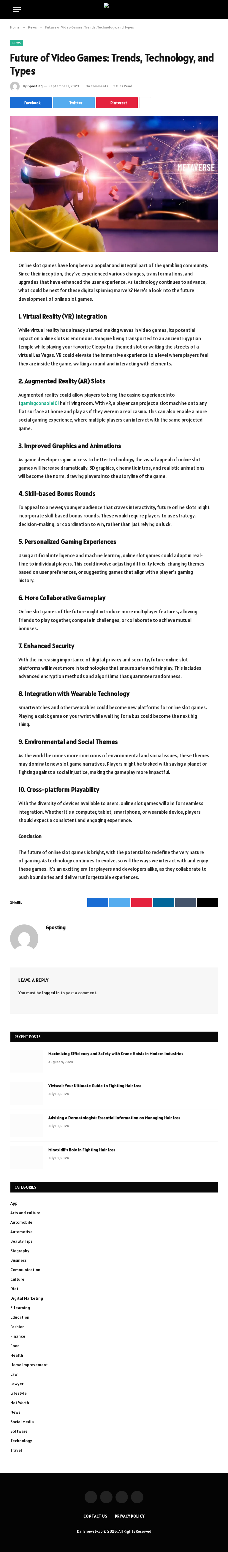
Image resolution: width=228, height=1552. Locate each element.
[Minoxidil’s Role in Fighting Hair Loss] (26, 1157)
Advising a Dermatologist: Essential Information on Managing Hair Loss (114, 1117)
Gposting (34, 86)
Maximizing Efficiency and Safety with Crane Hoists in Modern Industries (115, 1053)
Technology (21, 1440)
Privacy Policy (130, 1516)
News (16, 43)
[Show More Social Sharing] (145, 102)
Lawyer (16, 1383)
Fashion (17, 1326)
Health (16, 1355)
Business (18, 1260)
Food (15, 1345)
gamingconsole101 (39, 403)
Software (19, 1431)
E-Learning (20, 1307)
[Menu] (17, 9)
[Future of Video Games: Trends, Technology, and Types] (114, 183)
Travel (16, 1450)
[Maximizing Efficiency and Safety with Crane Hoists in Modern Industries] (26, 1061)
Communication (25, 1269)
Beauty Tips (21, 1241)
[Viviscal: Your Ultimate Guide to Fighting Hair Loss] (26, 1093)
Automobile (21, 1222)
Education (19, 1317)
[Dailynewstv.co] (114, 9)
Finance (17, 1336)
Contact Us (95, 1516)
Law (14, 1374)
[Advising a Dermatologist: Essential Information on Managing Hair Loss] (26, 1125)
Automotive (21, 1231)
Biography (19, 1250)
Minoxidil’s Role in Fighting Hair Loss (81, 1149)
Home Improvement (29, 1364)
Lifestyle (18, 1393)
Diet (14, 1288)
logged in (51, 992)
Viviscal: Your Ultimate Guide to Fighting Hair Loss (94, 1085)
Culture (17, 1279)
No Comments (97, 86)
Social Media (22, 1421)
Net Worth (19, 1402)
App (14, 1203)
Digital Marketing (26, 1298)
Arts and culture (25, 1212)
